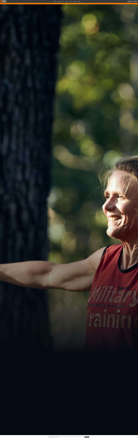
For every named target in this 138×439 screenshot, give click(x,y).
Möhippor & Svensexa (66, 3)
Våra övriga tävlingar (81, 3)
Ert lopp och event (74, 3)
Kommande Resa (59, 3)
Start (54, 3)
